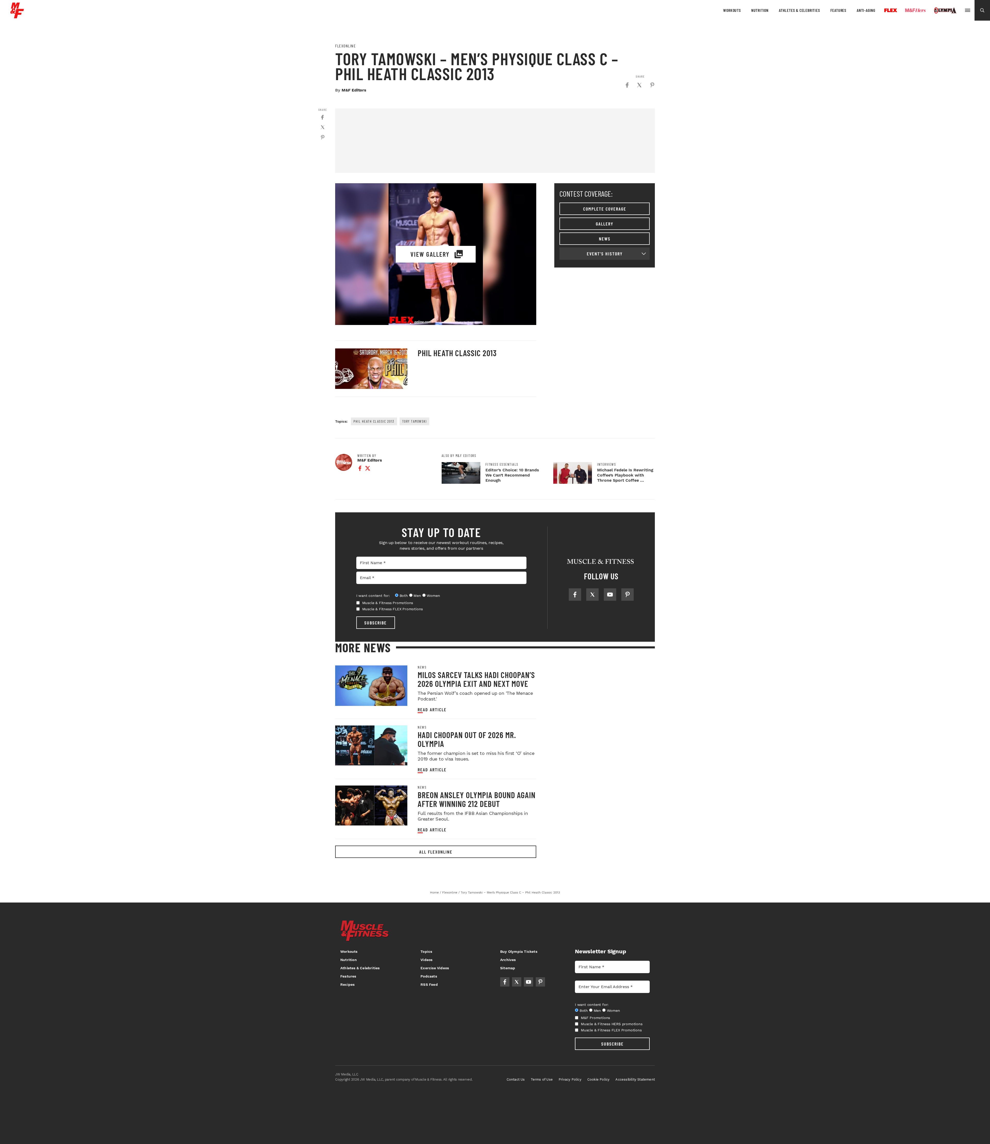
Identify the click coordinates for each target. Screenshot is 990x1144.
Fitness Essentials (501, 464)
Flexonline (345, 46)
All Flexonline (435, 852)
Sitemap (507, 968)
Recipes (347, 984)
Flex (890, 10)
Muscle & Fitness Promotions (387, 603)
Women (433, 596)
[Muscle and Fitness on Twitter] (592, 594)
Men (417, 596)
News (604, 238)
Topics (426, 951)
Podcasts (428, 976)
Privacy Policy (570, 1079)
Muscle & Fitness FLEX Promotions (392, 609)
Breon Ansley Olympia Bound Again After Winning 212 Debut (476, 799)
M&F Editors (354, 90)
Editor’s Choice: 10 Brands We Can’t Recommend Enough (512, 475)
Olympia (945, 10)
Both (404, 596)
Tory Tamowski (414, 421)
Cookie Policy (598, 1079)
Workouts (732, 10)
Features (838, 10)
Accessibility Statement (635, 1079)
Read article (432, 709)
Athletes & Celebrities (799, 10)
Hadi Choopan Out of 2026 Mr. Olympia (467, 739)
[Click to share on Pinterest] (652, 85)
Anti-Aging (866, 10)
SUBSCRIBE (375, 622)
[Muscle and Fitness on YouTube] (610, 594)
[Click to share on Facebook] (627, 85)
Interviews (606, 464)
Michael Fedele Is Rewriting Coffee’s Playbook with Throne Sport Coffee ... (625, 475)
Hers (915, 10)
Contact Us (516, 1079)
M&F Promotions (595, 1018)
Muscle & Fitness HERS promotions (611, 1024)
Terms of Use (542, 1079)
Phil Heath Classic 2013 (457, 353)
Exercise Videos (434, 968)
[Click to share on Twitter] (639, 85)
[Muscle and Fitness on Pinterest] (627, 594)
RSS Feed (429, 984)
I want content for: (373, 596)
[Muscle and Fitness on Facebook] (575, 594)
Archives (508, 960)
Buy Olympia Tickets (518, 951)
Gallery (604, 224)
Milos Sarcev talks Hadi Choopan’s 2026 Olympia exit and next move (476, 679)
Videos (426, 960)
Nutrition (760, 10)
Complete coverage (604, 209)
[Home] (17, 16)
